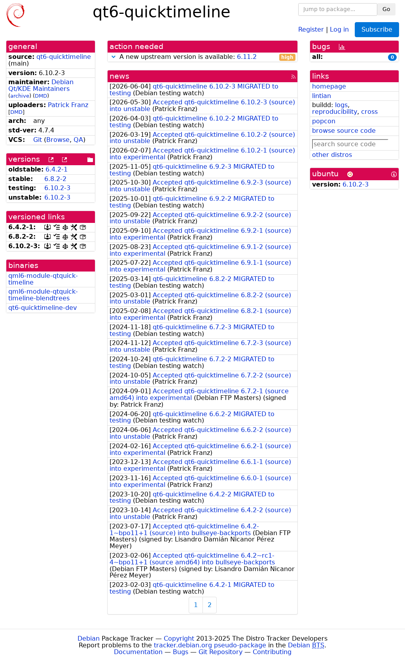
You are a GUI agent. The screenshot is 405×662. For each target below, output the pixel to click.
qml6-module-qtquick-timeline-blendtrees (43, 295)
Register (311, 29)
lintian (321, 96)
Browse (58, 139)
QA (78, 139)
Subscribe (376, 29)
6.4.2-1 (56, 169)
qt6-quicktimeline (63, 56)
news (119, 76)
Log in (339, 29)
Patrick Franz (68, 105)
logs (341, 105)
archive (19, 96)
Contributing (272, 652)
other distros (332, 154)
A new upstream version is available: (205, 57)
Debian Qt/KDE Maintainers (41, 85)
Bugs (180, 652)
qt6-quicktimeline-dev (42, 307)
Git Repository (220, 652)
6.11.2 (247, 56)
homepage (329, 86)
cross (369, 111)
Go (386, 9)
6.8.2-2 (55, 179)
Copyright (179, 638)
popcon (323, 121)
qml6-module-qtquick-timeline (43, 279)
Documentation (138, 652)
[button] (113, 56)
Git (37, 139)
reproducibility (334, 111)
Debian (89, 638)
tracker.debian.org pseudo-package (210, 645)
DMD (41, 96)
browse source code (344, 130)
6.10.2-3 (57, 188)
